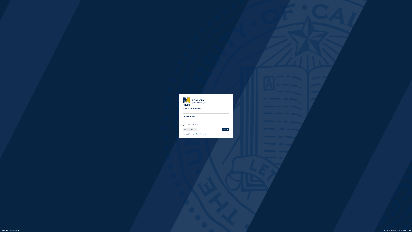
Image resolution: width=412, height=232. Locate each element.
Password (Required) (189, 116)
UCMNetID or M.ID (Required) (192, 108)
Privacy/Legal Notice (405, 230)
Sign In (225, 129)
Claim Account (200, 134)
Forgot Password (190, 129)
